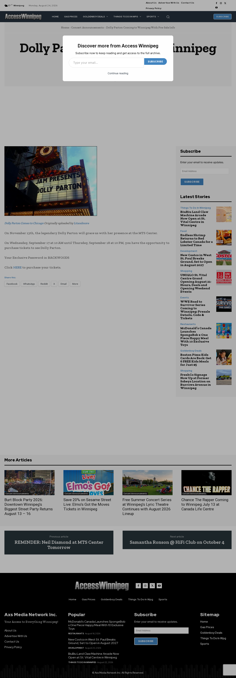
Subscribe (155, 61)
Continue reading (118, 73)
